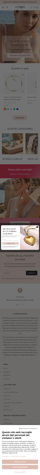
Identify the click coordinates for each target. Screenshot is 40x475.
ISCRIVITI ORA (10, 243)
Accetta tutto (20, 462)
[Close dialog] (37, 227)
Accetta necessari (20, 467)
